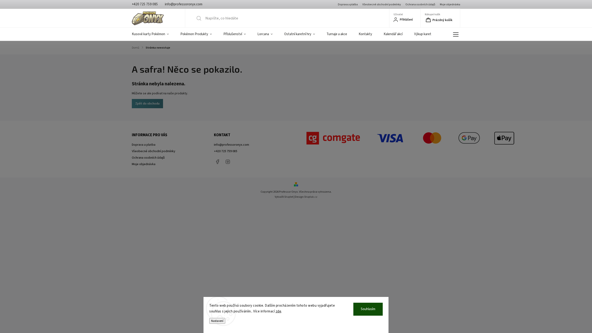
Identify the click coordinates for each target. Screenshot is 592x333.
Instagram (227, 161)
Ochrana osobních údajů (420, 4)
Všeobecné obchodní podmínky (381, 4)
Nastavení (217, 321)
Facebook (217, 161)
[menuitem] (153, 34)
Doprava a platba (348, 4)
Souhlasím (368, 309)
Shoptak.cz (310, 197)
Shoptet (288, 197)
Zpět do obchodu (147, 103)
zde (278, 311)
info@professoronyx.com (231, 144)
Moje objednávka (450, 4)
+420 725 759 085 (225, 151)
